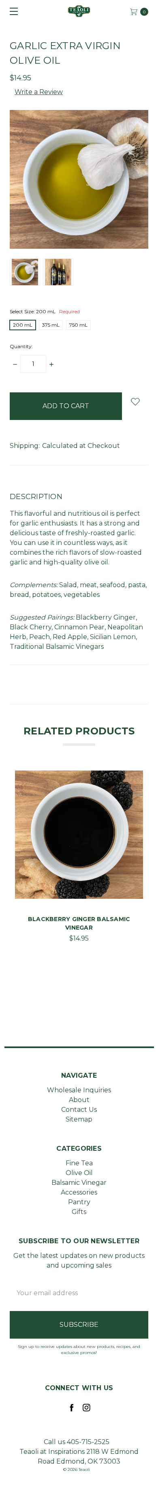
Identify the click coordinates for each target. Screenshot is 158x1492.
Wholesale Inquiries (79, 1090)
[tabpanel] (79, 859)
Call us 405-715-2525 (76, 1442)
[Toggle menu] (11, 11)
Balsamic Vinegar (79, 1182)
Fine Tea (79, 1163)
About (79, 1100)
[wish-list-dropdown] (135, 402)
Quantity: (21, 346)
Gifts (79, 1212)
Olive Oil (79, 1173)
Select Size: (45, 311)
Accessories (79, 1192)
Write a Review (39, 92)
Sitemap (79, 1119)
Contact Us (79, 1109)
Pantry (79, 1202)
